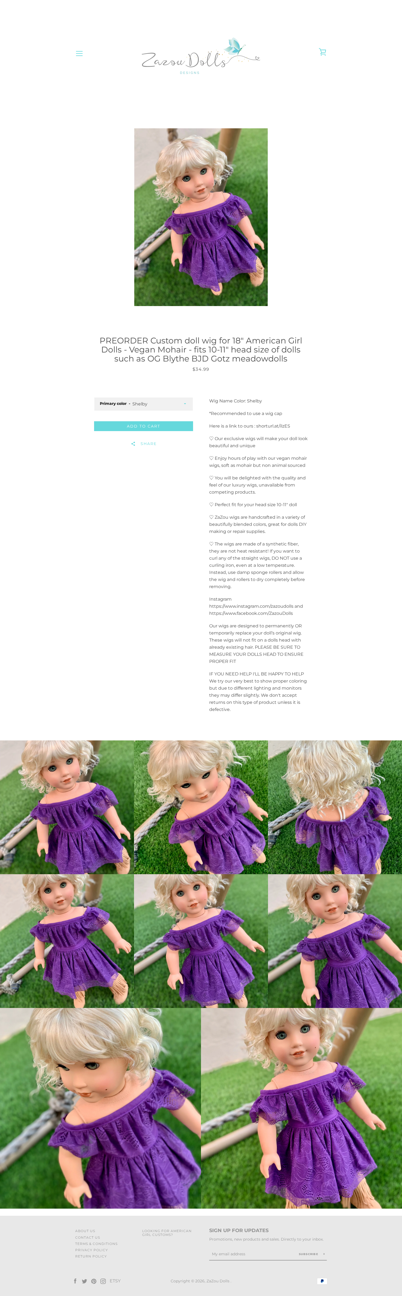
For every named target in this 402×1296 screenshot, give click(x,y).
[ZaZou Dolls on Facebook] (75, 1280)
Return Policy (91, 1256)
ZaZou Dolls (218, 1281)
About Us (85, 1231)
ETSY (115, 1280)
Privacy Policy (91, 1250)
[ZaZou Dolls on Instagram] (103, 1280)
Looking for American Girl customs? (167, 1232)
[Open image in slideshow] (201, 217)
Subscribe (309, 1254)
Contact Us (87, 1237)
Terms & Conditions (96, 1244)
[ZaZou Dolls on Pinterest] (94, 1280)
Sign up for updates (239, 1230)
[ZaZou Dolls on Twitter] (84, 1280)
